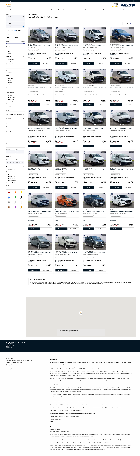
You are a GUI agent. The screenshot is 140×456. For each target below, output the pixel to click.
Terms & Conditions (10, 364)
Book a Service (111, 1)
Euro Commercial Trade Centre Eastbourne (69, 330)
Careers (103, 1)
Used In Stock (19, 30)
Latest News (119, 1)
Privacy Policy (9, 365)
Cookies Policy (9, 368)
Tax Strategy (8, 369)
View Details (46, 63)
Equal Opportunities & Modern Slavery (13, 366)
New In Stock (10, 30)
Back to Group (8, 1)
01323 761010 (31, 54)
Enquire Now (34, 63)
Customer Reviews (128, 1)
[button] (81, 314)
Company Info (10, 354)
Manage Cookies (20, 354)
